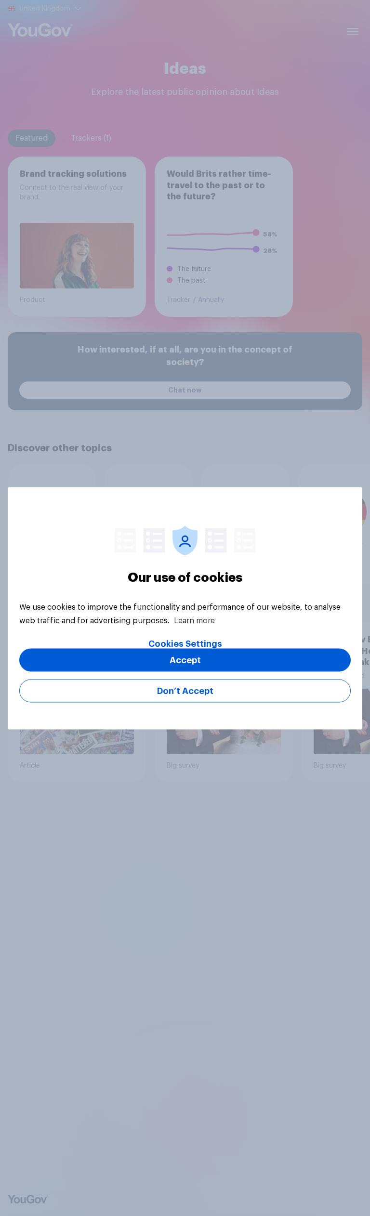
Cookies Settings (185, 643)
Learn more (194, 620)
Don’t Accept (185, 690)
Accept (185, 659)
